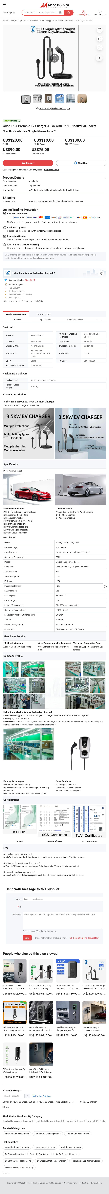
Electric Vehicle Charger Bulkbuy (19, 1167)
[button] (97, 319)
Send (27, 938)
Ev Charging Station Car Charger (51, 1160)
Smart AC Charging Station (17, 1133)
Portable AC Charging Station (48, 1133)
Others (6, 1107)
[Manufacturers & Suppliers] (54, 5)
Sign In (7, 301)
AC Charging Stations (84, 20)
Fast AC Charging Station (78, 1133)
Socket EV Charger (88, 1101)
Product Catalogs (43, 1096)
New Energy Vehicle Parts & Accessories (57, 20)
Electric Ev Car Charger (40, 1154)
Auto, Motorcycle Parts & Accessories (25, 20)
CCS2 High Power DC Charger (16, 1101)
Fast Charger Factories (45, 1147)
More (5, 1173)
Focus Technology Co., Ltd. (36, 1183)
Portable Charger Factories (17, 1147)
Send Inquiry (28, 163)
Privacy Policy (96, 1183)
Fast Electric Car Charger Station (86, 1160)
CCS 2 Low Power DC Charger (41, 1101)
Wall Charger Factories (71, 1147)
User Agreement (70, 1183)
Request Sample (51, 169)
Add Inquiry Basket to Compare (54, 108)
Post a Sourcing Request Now (84, 938)
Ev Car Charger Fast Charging (18, 1160)
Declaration (83, 1183)
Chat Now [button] (83, 163)
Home (5, 20)
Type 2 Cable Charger (63, 1101)
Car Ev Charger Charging (66, 1154)
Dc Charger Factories (14, 1154)
